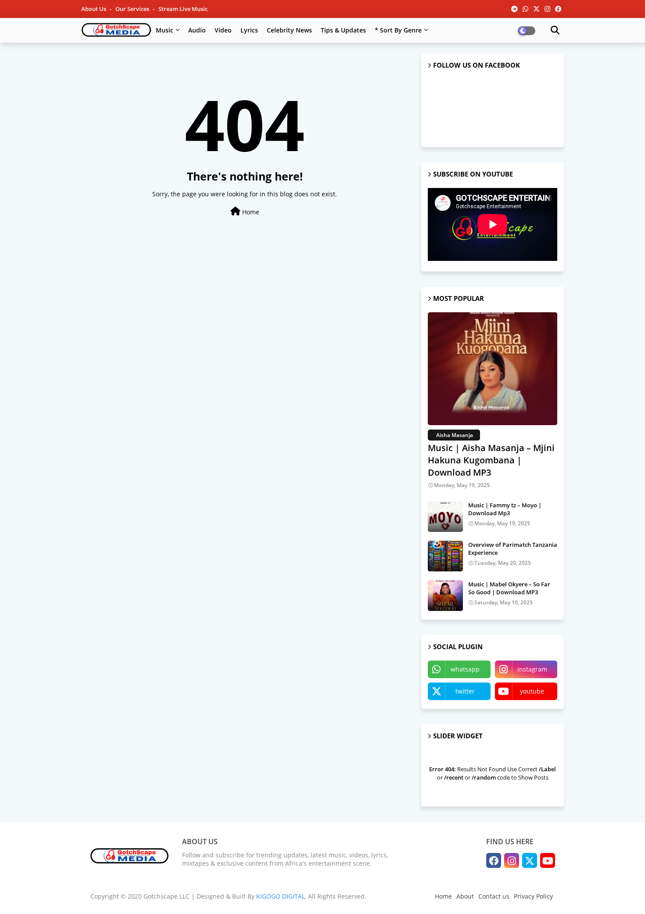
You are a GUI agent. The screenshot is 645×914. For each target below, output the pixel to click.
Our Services (132, 9)
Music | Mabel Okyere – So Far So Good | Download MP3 (509, 588)
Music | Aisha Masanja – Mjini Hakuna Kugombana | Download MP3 (491, 460)
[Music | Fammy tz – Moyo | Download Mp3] (445, 516)
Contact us (493, 896)
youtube (532, 691)
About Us (94, 9)
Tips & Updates (343, 30)
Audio (197, 30)
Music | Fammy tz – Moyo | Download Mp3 (504, 509)
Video (223, 30)
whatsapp (465, 669)
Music (164, 30)
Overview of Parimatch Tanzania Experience (512, 548)
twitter (465, 691)
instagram (532, 669)
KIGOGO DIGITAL (280, 896)
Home (249, 212)
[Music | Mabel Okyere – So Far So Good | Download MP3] (445, 595)
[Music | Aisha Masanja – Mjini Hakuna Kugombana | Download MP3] (492, 368)
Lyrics (249, 30)
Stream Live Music (183, 9)
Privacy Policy (533, 896)
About (465, 896)
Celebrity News (289, 30)
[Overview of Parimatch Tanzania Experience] (445, 556)
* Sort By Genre (398, 30)
